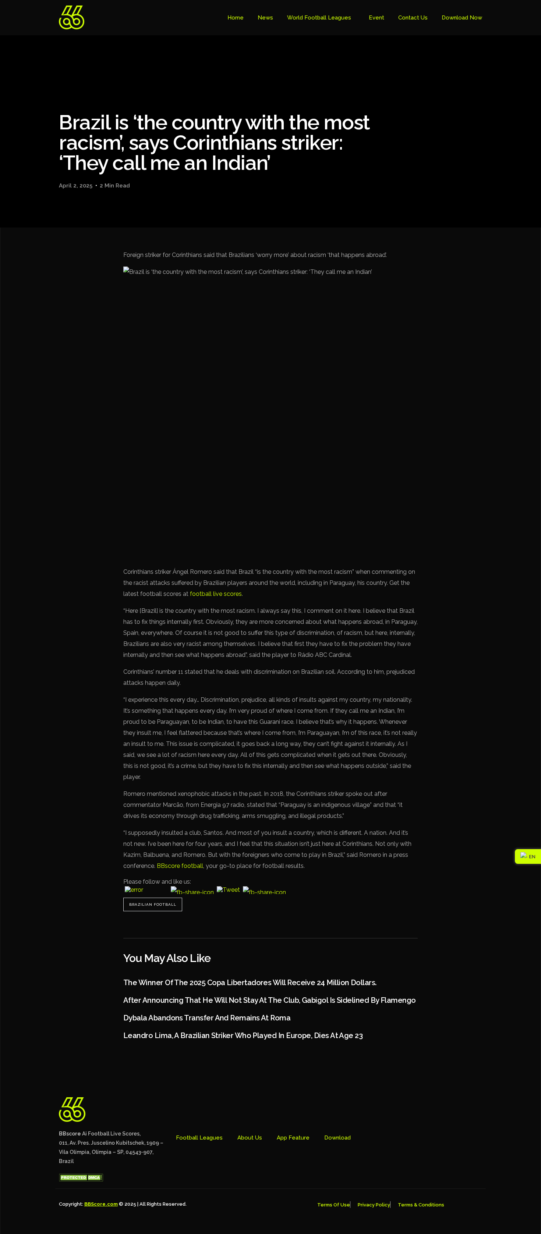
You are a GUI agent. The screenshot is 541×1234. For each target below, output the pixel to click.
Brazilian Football (152, 904)
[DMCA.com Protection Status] (81, 1179)
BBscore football (180, 865)
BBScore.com (101, 1204)
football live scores (216, 593)
